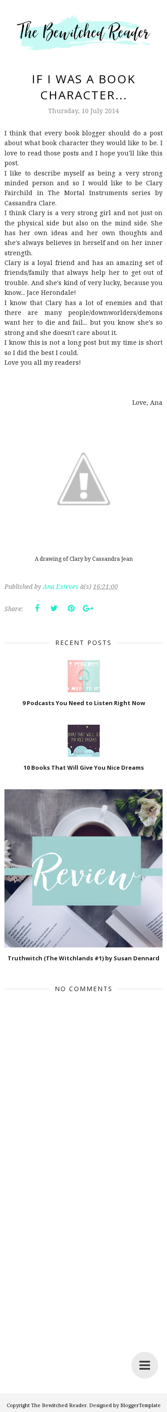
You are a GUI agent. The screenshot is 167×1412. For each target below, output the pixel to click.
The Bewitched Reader (58, 1405)
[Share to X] (54, 608)
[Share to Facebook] (37, 608)
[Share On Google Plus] (88, 608)
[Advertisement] (83, 1307)
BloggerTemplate (140, 1405)
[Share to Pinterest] (71, 608)
